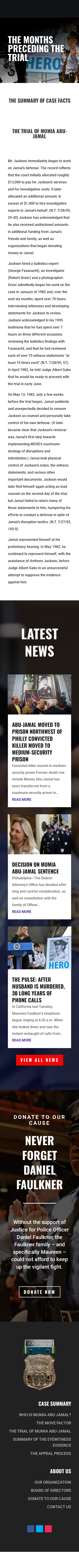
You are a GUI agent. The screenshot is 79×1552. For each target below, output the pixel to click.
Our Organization (52, 1482)
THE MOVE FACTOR (53, 1423)
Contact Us (59, 1506)
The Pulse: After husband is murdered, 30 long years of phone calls (38, 989)
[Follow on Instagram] (48, 1528)
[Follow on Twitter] (39, 1528)
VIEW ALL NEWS (39, 1059)
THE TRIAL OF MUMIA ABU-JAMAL (40, 1431)
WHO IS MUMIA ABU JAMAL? (45, 1414)
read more (21, 799)
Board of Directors (51, 1490)
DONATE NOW (40, 1292)
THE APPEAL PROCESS (50, 1453)
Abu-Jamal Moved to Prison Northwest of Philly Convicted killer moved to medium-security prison (37, 741)
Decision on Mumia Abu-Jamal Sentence (35, 867)
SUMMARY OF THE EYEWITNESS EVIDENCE (42, 1442)
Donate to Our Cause (49, 1498)
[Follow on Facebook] (30, 1528)
